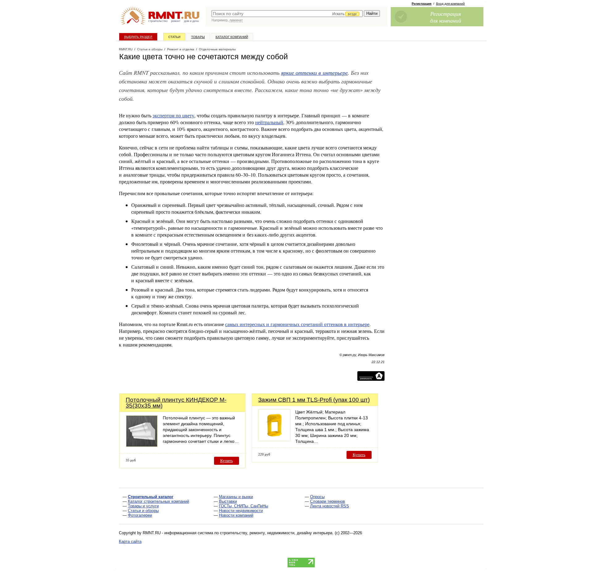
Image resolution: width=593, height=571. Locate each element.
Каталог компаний (232, 37)
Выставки (228, 501)
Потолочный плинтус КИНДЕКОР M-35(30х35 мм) (176, 403)
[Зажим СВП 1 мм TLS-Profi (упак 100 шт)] (274, 439)
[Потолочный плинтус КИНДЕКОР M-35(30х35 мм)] (142, 445)
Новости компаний (236, 515)
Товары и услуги (143, 506)
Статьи (174, 37)
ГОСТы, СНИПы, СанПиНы (243, 506)
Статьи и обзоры (143, 510)
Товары (198, 37)
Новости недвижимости (241, 510)
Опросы (317, 496)
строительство (157, 21)
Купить (226, 460)
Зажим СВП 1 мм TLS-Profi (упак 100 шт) (314, 400)
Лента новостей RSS (329, 506)
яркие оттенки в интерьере (314, 72)
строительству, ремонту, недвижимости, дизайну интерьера (276, 533)
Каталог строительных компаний (158, 501)
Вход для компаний (450, 3)
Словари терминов (327, 501)
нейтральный (269, 122)
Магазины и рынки (236, 496)
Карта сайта (130, 541)
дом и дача (191, 21)
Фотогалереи (140, 515)
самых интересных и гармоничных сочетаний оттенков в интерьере (297, 324)
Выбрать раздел (138, 37)
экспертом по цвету (173, 115)
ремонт (175, 21)
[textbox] (287, 13)
